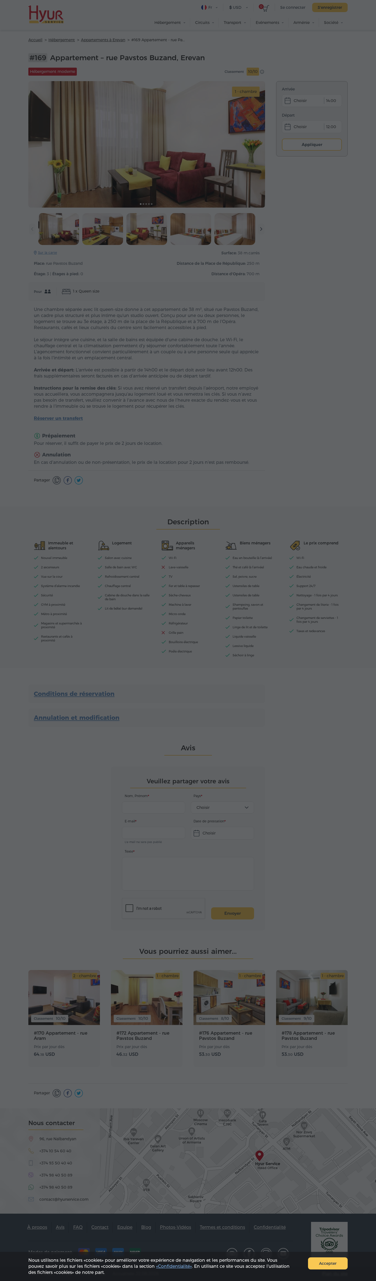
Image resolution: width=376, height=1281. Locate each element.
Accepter (328, 1263)
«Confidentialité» (174, 1266)
